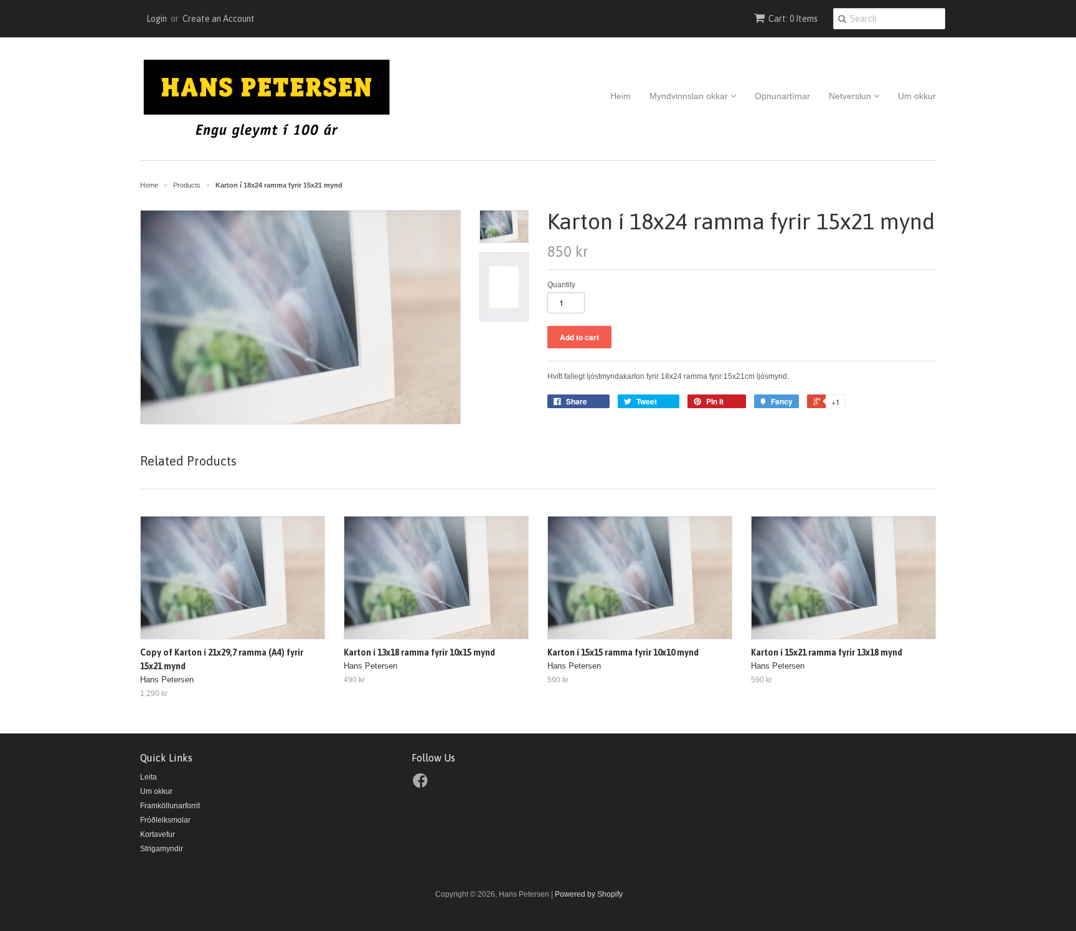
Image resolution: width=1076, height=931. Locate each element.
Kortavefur (157, 834)
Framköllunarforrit (170, 805)
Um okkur (917, 96)
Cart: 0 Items (793, 19)
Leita (148, 777)
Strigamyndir (161, 848)
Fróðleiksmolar (165, 820)
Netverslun (851, 96)
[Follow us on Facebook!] (422, 784)
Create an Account (218, 19)
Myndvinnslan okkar (689, 96)
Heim (620, 96)
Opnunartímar (782, 96)
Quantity (561, 284)
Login (156, 19)
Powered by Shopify (589, 894)
